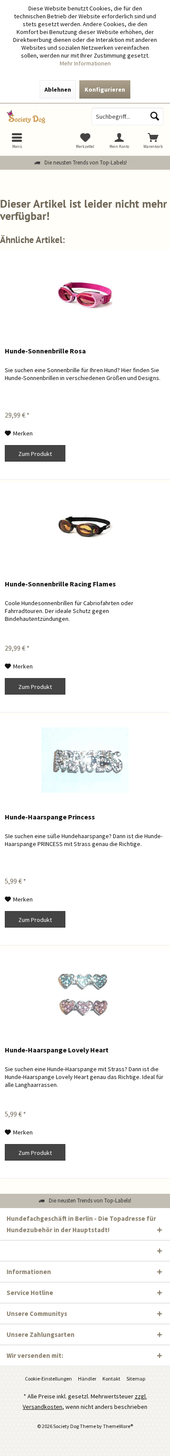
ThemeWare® (118, 1426)
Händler (87, 1378)
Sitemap (135, 1378)
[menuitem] (153, 140)
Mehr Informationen (85, 63)
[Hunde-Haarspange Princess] (85, 760)
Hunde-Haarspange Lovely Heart (57, 1049)
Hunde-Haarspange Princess (50, 816)
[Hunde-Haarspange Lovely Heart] (85, 993)
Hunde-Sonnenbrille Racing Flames (60, 583)
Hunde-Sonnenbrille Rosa (45, 350)
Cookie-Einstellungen (48, 1378)
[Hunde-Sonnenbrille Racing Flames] (85, 527)
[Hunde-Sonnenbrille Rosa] (85, 294)
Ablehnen (57, 89)
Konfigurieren (105, 89)
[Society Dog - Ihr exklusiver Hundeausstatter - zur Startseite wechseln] (42, 116)
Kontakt (111, 1378)
